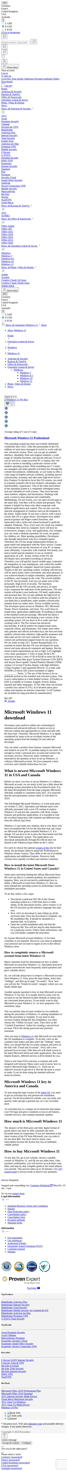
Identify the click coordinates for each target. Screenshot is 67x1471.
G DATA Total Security (13, 1318)
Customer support (16, 1249)
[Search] (34, 41)
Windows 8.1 (26, 375)
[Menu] (4, 36)
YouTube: (32, 1288)
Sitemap (11, 1251)
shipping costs (35, 1423)
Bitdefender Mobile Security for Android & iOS (24, 1310)
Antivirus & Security (17, 358)
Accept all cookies (10, 1443)
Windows (18, 370)
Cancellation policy (16, 1214)
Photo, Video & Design (19, 384)
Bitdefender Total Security (14, 1307)
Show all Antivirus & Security (16, 108)
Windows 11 (26, 381)
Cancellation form (16, 1217)
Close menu (12, 67)
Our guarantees (14, 1237)
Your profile (18, 78)
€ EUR (8, 29)
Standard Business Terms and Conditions (27, 1206)
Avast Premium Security (13, 1332)
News (10, 386)
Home (10, 335)
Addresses (29, 78)
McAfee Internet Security (13, 1371)
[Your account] (4, 61)
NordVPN (6, 1377)
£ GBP (8, 23)
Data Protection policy (18, 1211)
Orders (56, 78)
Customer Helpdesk (40, 1185)
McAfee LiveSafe (10, 1365)
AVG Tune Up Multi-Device (15, 1404)
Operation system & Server (20, 367)
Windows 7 (25, 372)
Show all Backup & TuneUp (15, 205)
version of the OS (44, 848)
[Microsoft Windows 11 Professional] (16, 399)
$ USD (8, 26)
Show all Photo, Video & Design (17, 267)
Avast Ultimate (8, 1335)
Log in (4, 73)
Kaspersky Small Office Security (17, 1343)
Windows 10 (26, 378)
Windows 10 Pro (9, 1407)
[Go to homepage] (10, 32)
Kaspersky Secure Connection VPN (19, 1346)
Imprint (11, 1208)
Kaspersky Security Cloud (14, 1341)
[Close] (2, 1446)
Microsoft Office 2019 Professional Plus (21, 1390)
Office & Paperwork (17, 364)
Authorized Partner (16, 1243)
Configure (26, 1443)
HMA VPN (7, 1374)
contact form (18, 1193)
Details (11, 701)
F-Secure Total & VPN (12, 1363)
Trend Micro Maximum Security (17, 1399)
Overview (6, 78)
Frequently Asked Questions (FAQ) (25, 1246)
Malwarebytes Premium (13, 1338)
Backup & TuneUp (16, 361)
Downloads (7, 81)
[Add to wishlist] (9, 403)
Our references (14, 1240)
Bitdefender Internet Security (15, 1304)
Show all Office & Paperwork (16, 218)
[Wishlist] (3, 57)
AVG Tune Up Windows (13, 1402)
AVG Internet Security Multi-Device (19, 1396)
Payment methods (44, 78)
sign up (7, 76)
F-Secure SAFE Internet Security (17, 1360)
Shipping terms (14, 1222)
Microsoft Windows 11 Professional (26, 438)
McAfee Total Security (12, 1368)
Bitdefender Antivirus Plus (14, 1302)
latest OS (45, 1092)
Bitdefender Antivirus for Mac (16, 1313)
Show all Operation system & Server (19, 246)
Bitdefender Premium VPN (14, 1316)
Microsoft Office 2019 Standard (17, 1393)
